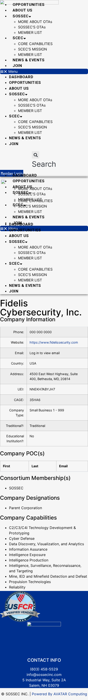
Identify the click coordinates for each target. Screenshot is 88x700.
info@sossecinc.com (44, 674)
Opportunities (29, 4)
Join (17, 65)
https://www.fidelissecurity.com (54, 342)
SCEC (18, 38)
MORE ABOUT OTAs (35, 21)
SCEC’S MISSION (32, 49)
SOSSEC (21, 16)
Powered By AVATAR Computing (59, 694)
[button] (44, 71)
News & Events (29, 60)
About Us (22, 10)
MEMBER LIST (30, 32)
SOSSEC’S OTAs (32, 27)
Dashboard (21, 77)
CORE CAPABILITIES (35, 43)
